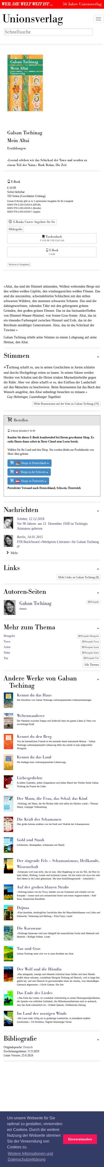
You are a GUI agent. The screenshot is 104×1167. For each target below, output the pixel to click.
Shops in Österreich (32, 481)
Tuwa (7, 641)
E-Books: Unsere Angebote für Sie (33, 222)
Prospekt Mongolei (90, 636)
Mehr (13, 553)
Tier (6, 658)
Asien (7, 647)
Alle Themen (91, 664)
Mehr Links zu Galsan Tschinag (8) (78, 577)
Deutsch (28, 1047)
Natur (7, 652)
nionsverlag (32, 19)
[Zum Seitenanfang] (98, 357)
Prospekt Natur (91, 653)
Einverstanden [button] (80, 1139)
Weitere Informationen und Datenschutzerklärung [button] (30, 1156)
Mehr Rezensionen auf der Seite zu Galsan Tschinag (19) (66, 403)
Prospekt (94, 602)
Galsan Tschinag (35, 603)
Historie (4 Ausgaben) (19, 264)
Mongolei (9, 636)
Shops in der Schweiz (32, 472)
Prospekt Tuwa (91, 642)
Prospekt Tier (92, 658)
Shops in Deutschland (33, 463)
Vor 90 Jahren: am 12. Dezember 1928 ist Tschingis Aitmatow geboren (52, 523)
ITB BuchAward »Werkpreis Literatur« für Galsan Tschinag (58, 539)
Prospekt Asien (91, 647)
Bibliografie (15, 229)
